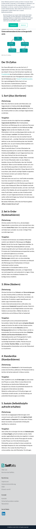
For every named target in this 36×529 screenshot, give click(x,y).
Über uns (4, 470)
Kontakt (4, 498)
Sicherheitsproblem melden (10, 501)
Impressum (5, 481)
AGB (3, 487)
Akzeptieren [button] (13, 25)
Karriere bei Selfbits (8, 472)
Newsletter (5, 504)
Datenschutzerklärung (9, 484)
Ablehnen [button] (23, 25)
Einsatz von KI (6, 489)
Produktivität (6, 74)
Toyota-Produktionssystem (24, 79)
